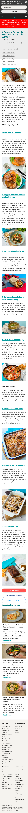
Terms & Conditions (20, 770)
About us (4, 770)
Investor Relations (7, 776)
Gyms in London (6, 739)
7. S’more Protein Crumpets (13, 465)
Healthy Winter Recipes (15, 43)
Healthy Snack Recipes (8, 52)
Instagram (17, 730)
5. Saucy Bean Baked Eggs (13, 340)
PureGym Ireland (6, 788)
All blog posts (14, 590)
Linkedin (17, 732)
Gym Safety (18, 778)
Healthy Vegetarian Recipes (10, 49)
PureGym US (5, 786)
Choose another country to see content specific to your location (11, 3)
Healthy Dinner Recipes (9, 61)
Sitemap (17, 791)
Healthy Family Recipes (8, 55)
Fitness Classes (6, 741)
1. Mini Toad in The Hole (11, 133)
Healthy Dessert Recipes (9, 46)
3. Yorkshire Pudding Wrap (13, 251)
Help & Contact (19, 726)
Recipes (5, 43)
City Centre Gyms (7, 745)
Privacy (17, 774)
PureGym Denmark (7, 759)
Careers (4, 772)
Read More (7, 640)
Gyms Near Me (6, 726)
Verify (16, 793)
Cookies (17, 776)
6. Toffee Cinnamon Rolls (12, 409)
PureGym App (6, 778)
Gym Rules (18, 772)
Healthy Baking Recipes (9, 64)
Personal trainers (6, 743)
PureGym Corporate (7, 774)
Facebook (17, 728)
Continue (14, 11)
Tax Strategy (18, 788)
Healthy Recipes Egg (8, 58)
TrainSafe (4, 732)
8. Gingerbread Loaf (10, 526)
